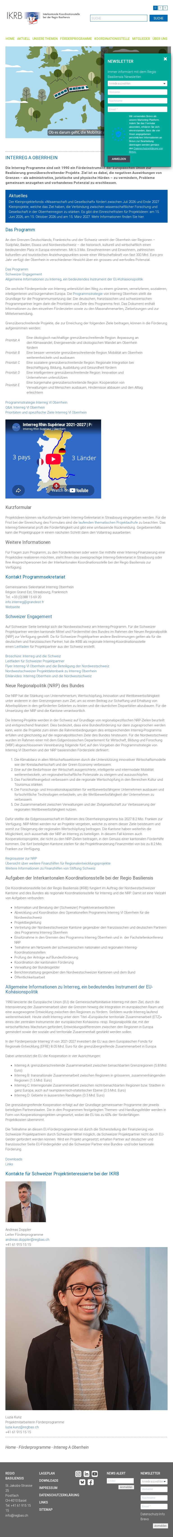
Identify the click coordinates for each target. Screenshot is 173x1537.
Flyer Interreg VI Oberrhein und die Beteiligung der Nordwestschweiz (57, 666)
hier (141, 217)
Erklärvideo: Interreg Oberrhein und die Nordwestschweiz (48, 676)
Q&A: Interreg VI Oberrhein (25, 407)
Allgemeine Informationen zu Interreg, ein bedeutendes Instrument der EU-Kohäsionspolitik (74, 279)
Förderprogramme (76, 39)
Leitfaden (22, 647)
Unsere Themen (45, 39)
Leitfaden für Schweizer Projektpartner (34, 661)
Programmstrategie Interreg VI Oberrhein (36, 402)
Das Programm (16, 269)
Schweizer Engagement (23, 274)
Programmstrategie (88, 294)
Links (9, 1164)
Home (10, 39)
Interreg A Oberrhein (71, 1447)
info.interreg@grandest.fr (24, 602)
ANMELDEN (119, 159)
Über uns (160, 39)
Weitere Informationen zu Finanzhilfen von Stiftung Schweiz (50, 868)
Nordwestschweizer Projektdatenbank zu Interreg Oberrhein (51, 671)
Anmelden (160, 1525)
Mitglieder (141, 39)
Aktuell (23, 39)
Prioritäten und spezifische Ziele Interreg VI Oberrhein (46, 412)
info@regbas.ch (16, 1515)
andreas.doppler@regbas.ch (27, 1240)
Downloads (13, 1159)
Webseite (12, 607)
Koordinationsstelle (112, 39)
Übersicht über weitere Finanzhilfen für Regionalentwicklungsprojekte (58, 863)
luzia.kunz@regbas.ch (22, 1427)
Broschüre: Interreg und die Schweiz (33, 656)
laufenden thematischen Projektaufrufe (108, 522)
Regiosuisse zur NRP (21, 858)
